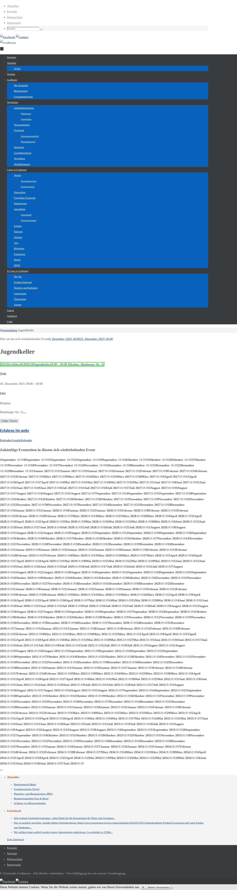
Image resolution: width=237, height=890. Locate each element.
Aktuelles (13, 6)
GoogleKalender (21, 440)
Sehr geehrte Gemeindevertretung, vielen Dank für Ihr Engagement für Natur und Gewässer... (64, 818)
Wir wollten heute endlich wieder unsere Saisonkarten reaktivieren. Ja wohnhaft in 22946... (63, 832)
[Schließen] (1, 770)
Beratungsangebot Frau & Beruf (31, 798)
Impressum (14, 22)
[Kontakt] (22, 37)
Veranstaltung (8, 330)
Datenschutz (14, 17)
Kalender (5, 440)
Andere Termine (9, 421)
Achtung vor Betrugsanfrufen (30, 803)
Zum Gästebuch (15, 839)
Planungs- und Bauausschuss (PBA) (33, 793)
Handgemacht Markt (25, 784)
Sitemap (12, 853)
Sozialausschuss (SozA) (27, 789)
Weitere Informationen (158, 887)
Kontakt (12, 11)
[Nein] (172, 888)
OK (143, 887)
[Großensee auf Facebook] (8, 37)
